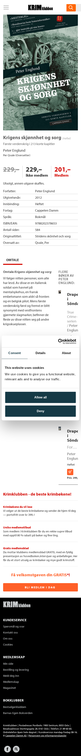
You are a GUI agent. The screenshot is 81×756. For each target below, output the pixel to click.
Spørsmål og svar (14, 626)
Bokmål (40, 217)
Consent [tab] (14, 353)
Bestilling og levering (16, 670)
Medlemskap (11, 682)
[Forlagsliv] (16, 751)
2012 (38, 197)
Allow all (40, 397)
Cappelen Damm (46, 210)
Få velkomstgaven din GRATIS (39, 574)
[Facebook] (7, 751)
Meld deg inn (11, 676)
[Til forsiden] (40, 9)
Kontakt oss (10, 632)
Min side (8, 664)
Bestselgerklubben (14, 707)
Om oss (7, 638)
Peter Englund (14, 150)
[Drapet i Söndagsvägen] (60, 292)
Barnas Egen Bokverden (18, 713)
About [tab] (66, 353)
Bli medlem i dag (40, 587)
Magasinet (9, 688)
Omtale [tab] (12, 260)
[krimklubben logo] (17, 604)
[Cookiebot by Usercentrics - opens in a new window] (58, 341)
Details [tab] (41, 353)
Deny (40, 411)
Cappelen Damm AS (16, 735)
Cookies (8, 644)
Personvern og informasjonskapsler (47, 735)
